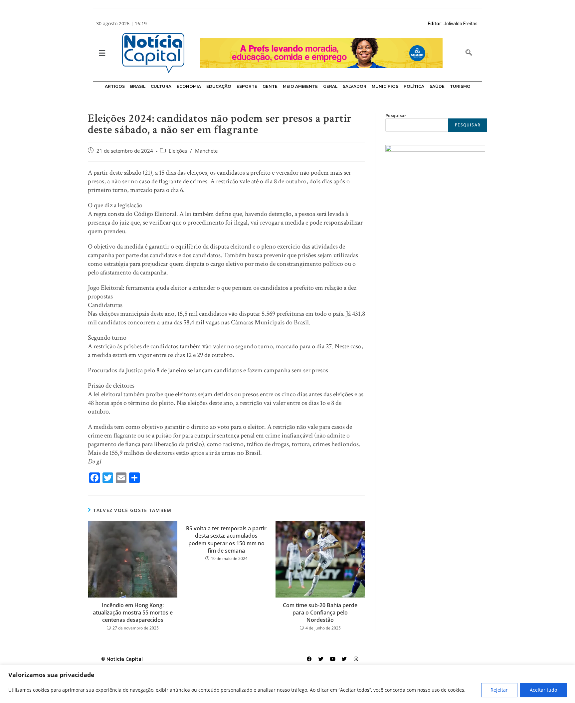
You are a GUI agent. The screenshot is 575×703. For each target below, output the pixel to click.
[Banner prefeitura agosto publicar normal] (321, 53)
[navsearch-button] (469, 53)
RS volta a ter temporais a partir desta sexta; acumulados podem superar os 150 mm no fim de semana (226, 539)
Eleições (178, 151)
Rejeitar (499, 690)
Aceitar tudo (543, 690)
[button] (101, 53)
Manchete (206, 151)
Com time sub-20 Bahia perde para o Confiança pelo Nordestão (320, 613)
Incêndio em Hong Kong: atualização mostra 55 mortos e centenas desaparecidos (133, 613)
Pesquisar (395, 115)
